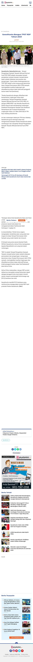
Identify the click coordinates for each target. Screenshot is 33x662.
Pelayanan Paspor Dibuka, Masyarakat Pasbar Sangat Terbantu (14, 433)
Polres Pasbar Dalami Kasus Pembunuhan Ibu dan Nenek (11, 609)
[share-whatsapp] (18, 449)
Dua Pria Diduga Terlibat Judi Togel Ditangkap (11, 623)
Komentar (17, 453)
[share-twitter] (15, 449)
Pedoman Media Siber (15, 654)
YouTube (23, 652)
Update (22, 220)
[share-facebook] (13, 449)
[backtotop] (16, 643)
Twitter (20, 652)
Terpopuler (10, 5)
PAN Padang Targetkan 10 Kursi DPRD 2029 (12, 630)
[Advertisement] (16, 18)
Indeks (17, 5)
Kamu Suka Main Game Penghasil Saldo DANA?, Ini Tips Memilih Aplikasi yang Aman (12, 616)
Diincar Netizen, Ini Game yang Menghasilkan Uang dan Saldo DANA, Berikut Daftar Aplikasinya (12, 601)
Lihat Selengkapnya (16, 637)
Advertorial (24, 5)
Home (3, 5)
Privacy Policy (24, 654)
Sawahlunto (6, 440)
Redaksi (7, 654)
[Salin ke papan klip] (20, 449)
